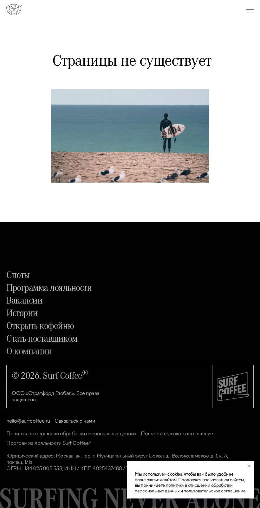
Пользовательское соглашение (177, 434)
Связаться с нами (75, 421)
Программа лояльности (49, 287)
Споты (18, 274)
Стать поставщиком (41, 338)
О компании (29, 350)
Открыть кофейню (40, 325)
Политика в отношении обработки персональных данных (71, 434)
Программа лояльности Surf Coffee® (49, 443)
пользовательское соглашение (214, 491)
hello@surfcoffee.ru (28, 421)
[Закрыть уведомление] (249, 466)
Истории (22, 312)
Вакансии (24, 299)
